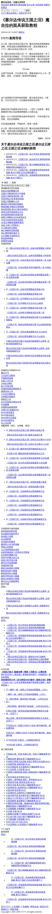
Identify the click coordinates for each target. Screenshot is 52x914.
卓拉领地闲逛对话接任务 (12, 215)
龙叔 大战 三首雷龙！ (10, 225)
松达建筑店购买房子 (10, 534)
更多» (3, 587)
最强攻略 (22, 5)
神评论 (21, 32)
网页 (6, 183)
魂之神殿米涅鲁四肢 (10, 230)
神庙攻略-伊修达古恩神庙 (12, 207)
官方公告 (31, 5)
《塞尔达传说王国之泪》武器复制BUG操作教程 (27, 659)
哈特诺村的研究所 (9, 531)
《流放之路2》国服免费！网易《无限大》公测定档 (23, 672)
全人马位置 (6, 423)
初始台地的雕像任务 (10, 191)
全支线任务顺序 (8, 542)
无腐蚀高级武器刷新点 (11, 389)
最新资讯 (14, 5)
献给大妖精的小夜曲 (10, 568)
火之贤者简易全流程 (10, 550)
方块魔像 (5, 404)
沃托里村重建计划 (9, 555)
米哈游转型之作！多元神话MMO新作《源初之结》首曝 (26, 680)
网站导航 (14, 909)
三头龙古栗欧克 (8, 394)
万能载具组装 (7, 378)
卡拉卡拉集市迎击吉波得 (12, 220)
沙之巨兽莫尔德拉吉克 (11, 402)
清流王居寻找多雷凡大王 (12, 212)
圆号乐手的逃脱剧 (9, 563)
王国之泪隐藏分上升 (10, 201)
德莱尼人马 (6, 399)
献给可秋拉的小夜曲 (10, 576)
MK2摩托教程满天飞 (10, 233)
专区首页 (5, 5)
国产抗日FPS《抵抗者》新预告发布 (17, 674)
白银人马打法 (7, 381)
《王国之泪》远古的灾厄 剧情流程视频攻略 (25, 628)
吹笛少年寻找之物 (9, 560)
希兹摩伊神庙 (7, 238)
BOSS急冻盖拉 (7, 415)
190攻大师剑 (6, 383)
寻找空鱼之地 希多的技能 (12, 199)
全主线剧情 (6, 539)
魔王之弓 (5, 373)
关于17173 (5, 907)
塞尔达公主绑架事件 (10, 581)
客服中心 (5, 909)
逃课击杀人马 (7, 391)
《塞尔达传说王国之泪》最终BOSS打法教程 (26, 657)
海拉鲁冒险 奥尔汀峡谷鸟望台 (14, 209)
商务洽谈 (34, 907)
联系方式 (44, 907)
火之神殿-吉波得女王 (10, 236)
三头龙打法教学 (8, 375)
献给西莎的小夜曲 (9, 573)
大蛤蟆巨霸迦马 (8, 397)
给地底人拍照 (7, 536)
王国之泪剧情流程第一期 (12, 196)
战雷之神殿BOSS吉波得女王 (13, 217)
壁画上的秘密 (7, 547)
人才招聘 (15, 907)
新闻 (14, 183)
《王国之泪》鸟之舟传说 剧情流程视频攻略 (25, 625)
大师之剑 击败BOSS (10, 410)
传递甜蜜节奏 (7, 565)
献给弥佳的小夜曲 (9, 571)
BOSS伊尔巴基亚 (8, 418)
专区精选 (39, 5)
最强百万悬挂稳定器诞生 (12, 204)
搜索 (27, 10)
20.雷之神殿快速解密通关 (12, 222)
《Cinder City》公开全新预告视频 (16, 682)
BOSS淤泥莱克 (7, 412)
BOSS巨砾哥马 (7, 420)
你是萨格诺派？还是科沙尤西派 (15, 552)
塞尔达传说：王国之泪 (17, 13)
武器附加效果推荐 (9, 407)
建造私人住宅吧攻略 (10, 544)
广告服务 (25, 907)
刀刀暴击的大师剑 (9, 228)
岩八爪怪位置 (7, 386)
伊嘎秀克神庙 (7, 241)
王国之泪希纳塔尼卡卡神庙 (13, 193)
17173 (3, 13)
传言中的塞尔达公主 (10, 557)
